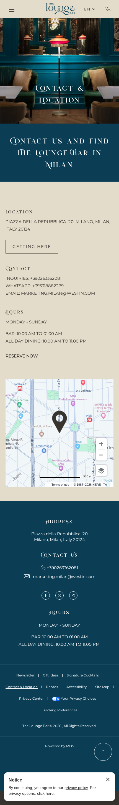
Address (59, 521)
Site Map (102, 687)
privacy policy (76, 787)
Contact (18, 268)
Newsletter (25, 675)
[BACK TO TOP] (103, 752)
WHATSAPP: (18, 285)
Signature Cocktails (83, 675)
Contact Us (59, 554)
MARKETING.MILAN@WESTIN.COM (58, 293)
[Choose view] (101, 470)
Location (19, 211)
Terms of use (60, 484)
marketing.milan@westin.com (64, 576)
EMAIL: (13, 293)
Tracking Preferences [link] (59, 710)
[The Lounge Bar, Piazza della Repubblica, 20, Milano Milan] (59, 9)
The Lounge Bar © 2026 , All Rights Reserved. (59, 726)
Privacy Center (31, 698)
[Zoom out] (101, 455)
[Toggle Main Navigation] (11, 10)
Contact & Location (59, 93)
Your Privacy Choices (78, 698)
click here (45, 793)
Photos (52, 687)
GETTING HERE (31, 246)
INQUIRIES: (17, 278)
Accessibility (76, 687)
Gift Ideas (50, 675)
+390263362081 (108, 9)
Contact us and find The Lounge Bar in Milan (59, 152)
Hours (15, 312)
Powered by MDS (59, 746)
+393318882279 (48, 285)
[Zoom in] (101, 443)
